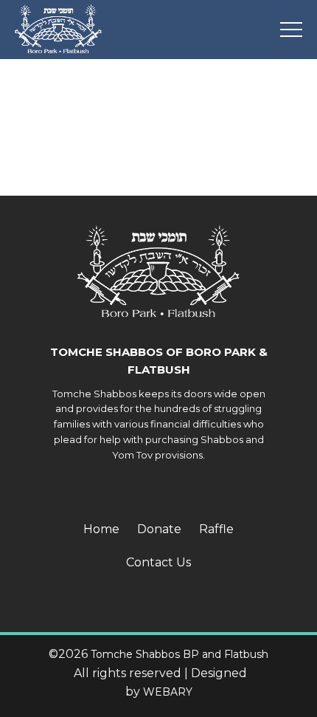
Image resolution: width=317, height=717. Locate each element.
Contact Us (158, 562)
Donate (159, 529)
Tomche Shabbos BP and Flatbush (179, 654)
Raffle (216, 529)
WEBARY (167, 692)
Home (101, 529)
